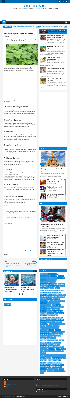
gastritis (48, 311)
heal (55, 313)
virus (61, 368)
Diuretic (51, 301)
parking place (58, 346)
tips (47, 364)
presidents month (52, 350)
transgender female (45, 366)
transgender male (56, 366)
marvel (56, 330)
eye (53, 305)
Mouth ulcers (53, 340)
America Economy (44, 275)
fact (57, 305)
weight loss (49, 370)
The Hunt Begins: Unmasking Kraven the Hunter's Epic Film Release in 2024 (52, 225)
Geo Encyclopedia (56, 311)
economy (42, 303)
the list (9, 40)
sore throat (42, 360)
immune (42, 321)
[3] (21, 294)
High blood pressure (56, 317)
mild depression (44, 336)
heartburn (48, 315)
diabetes (50, 298)
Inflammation (57, 321)
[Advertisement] (35, 14)
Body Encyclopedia (44, 284)
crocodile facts (55, 294)
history (42, 319)
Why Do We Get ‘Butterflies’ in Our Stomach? (21, 26)
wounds (62, 370)
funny (41, 311)
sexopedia (54, 358)
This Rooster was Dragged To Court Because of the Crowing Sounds (55, 36)
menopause (49, 332)
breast (54, 284)
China (56, 288)
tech (48, 362)
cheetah (42, 288)
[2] (19, 294)
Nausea (49, 344)
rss (66, 1)
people (51, 348)
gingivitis (42, 313)
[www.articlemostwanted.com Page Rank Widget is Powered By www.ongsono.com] (42, 391)
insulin (42, 325)
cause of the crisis (59, 286)
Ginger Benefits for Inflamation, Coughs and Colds (55, 58)
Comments (53, 31)
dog (56, 301)
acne (45, 273)
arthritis (42, 280)
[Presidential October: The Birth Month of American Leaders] (43, 189)
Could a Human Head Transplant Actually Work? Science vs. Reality (10, 289)
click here (10, 223)
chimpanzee (50, 288)
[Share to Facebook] (14, 275)
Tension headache (55, 362)
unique (42, 368)
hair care (49, 313)
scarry (41, 358)
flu (50, 309)
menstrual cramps (59, 332)
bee (54, 280)
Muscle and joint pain (54, 342)
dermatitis (42, 298)
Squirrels (50, 360)
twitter (59, 1)
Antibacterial (43, 278)
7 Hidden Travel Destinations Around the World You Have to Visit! (56, 181)
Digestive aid (43, 301)
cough (48, 294)
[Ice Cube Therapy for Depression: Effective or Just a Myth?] (28, 280)
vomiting (42, 370)
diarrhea (56, 298)
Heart (41, 315)
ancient (53, 275)
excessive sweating (45, 305)
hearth (54, 315)
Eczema (50, 303)
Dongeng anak (9, 382)
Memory (42, 332)
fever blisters (55, 307)
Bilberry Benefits (44, 282)
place (57, 348)
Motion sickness (44, 340)
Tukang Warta (33, 250)
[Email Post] (5, 256)
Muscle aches (43, 342)
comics (42, 294)
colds (41, 292)
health (9, 39)
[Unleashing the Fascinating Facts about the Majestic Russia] (53, 159)
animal (59, 275)
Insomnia (51, 323)
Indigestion (49, 321)
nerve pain (55, 344)
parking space (43, 348)
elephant (56, 303)
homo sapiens (50, 319)
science (47, 358)
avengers (48, 280)
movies (60, 340)
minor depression (54, 336)
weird (56, 370)
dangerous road (59, 296)
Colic (58, 292)
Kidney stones (43, 330)
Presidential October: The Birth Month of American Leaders (54, 188)
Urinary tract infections (52, 368)
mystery (42, 344)
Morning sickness (50, 338)
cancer (50, 286)
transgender (58, 364)
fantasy (47, 307)
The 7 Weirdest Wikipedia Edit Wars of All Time (49, 26)
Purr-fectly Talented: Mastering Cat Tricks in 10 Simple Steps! (56, 195)
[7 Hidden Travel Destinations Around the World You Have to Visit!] (43, 182)
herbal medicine (15, 39)
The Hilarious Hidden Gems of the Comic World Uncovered (55, 236)
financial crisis (43, 309)
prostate (60, 350)
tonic (52, 364)
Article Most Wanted (35, 6)
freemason (55, 309)
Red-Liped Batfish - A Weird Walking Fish (55, 47)
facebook (62, 1)
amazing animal (52, 273)
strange (56, 360)
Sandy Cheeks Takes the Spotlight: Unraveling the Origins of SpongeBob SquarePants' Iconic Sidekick (55, 252)
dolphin (61, 301)
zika (41, 372)
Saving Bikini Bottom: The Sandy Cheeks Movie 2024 (52, 355)
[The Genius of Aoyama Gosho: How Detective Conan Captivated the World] (43, 245)
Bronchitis (60, 284)
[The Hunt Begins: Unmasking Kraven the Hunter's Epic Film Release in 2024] (53, 214)
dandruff (51, 296)
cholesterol (52, 290)
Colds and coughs (50, 292)
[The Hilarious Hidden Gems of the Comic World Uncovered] (43, 238)
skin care (61, 358)
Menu (3, 1)
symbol (42, 362)
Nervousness (43, 346)
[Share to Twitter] (16, 275)
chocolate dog (43, 290)
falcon (41, 307)
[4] (22, 294)
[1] (18, 294)
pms (63, 348)
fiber (61, 307)
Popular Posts (44, 31)
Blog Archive (62, 31)
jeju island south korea (45, 328)
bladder (52, 282)
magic (51, 330)
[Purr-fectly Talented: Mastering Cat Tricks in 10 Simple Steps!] (43, 196)
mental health (43, 334)
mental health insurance (55, 334)
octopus (51, 346)
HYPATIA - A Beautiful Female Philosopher (54, 80)
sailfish (42, 353)
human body (59, 319)
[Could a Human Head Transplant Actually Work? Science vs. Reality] (12, 280)
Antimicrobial (52, 278)
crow (63, 294)
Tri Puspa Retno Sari (11, 384)
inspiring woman (60, 323)
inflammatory (23, 39)
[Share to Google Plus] (18, 275)
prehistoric (42, 350)
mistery (42, 338)
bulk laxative (43, 286)
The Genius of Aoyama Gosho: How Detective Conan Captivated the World (55, 244)
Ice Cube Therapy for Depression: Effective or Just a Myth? (28, 289)
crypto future (43, 296)
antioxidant (60, 278)
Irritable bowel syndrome (52, 325)
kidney (55, 328)
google (64, 1)
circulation (59, 290)
